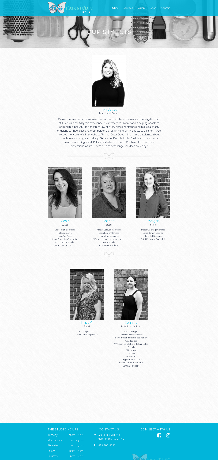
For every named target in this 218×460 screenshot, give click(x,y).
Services (128, 8)
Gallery (141, 8)
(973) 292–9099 (106, 445)
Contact (165, 8)
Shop (153, 8)
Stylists (114, 8)
